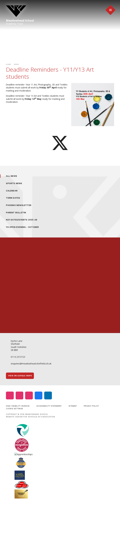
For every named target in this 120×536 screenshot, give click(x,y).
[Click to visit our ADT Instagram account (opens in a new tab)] (29, 395)
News (16, 64)
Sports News (14, 183)
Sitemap (73, 406)
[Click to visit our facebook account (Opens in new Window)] (38, 395)
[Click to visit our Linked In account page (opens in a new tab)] (48, 395)
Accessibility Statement (49, 406)
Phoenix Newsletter (18, 205)
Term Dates (13, 198)
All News (11, 176)
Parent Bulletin (16, 212)
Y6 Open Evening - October (22, 227)
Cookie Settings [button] (14, 409)
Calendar (12, 190)
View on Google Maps (20, 376)
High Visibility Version (17, 406)
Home (8, 64)
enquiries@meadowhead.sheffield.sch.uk (31, 363)
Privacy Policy (91, 406)
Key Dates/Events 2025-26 (21, 219)
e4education (48, 417)
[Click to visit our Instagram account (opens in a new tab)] (10, 395)
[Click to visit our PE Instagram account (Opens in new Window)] (19, 395)
